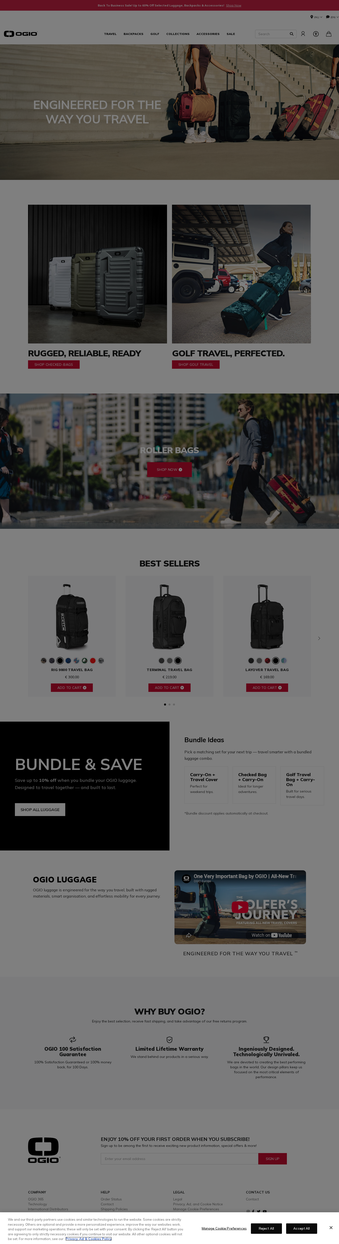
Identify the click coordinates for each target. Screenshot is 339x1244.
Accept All (301, 1228)
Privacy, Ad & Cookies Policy (89, 1239)
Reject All (266, 1228)
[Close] (331, 1227)
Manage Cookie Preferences (224, 1228)
